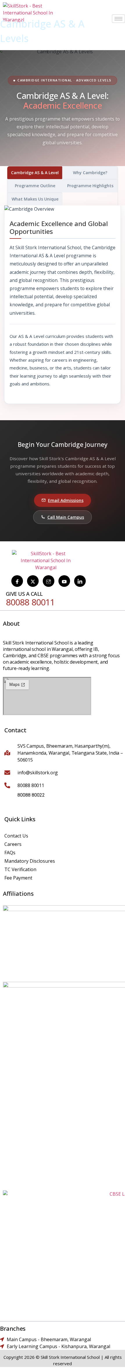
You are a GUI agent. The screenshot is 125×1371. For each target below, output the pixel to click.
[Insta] (48, 581)
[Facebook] (17, 581)
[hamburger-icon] (118, 18)
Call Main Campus (65, 517)
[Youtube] (64, 581)
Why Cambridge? (90, 172)
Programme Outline (35, 185)
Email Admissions (65, 500)
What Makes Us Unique (35, 199)
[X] (33, 581)
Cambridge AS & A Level (35, 172)
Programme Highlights (90, 185)
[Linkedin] (80, 581)
